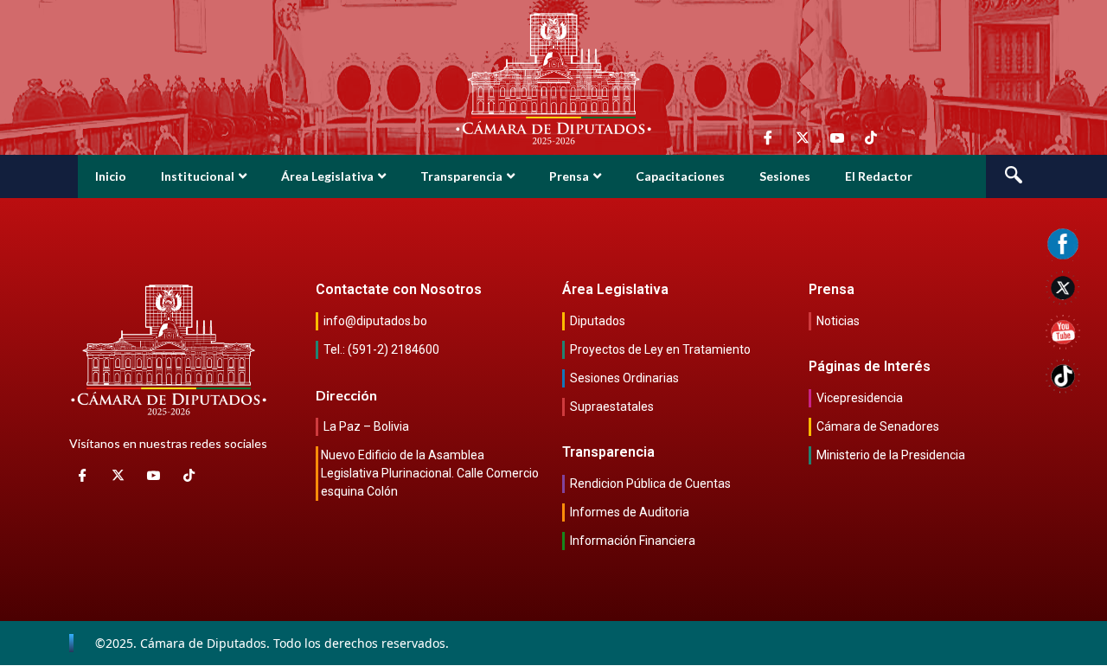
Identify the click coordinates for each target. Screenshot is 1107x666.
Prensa (569, 176)
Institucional (197, 176)
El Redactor (878, 176)
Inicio (110, 176)
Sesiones (784, 176)
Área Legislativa (327, 176)
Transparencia (461, 176)
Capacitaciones (680, 176)
